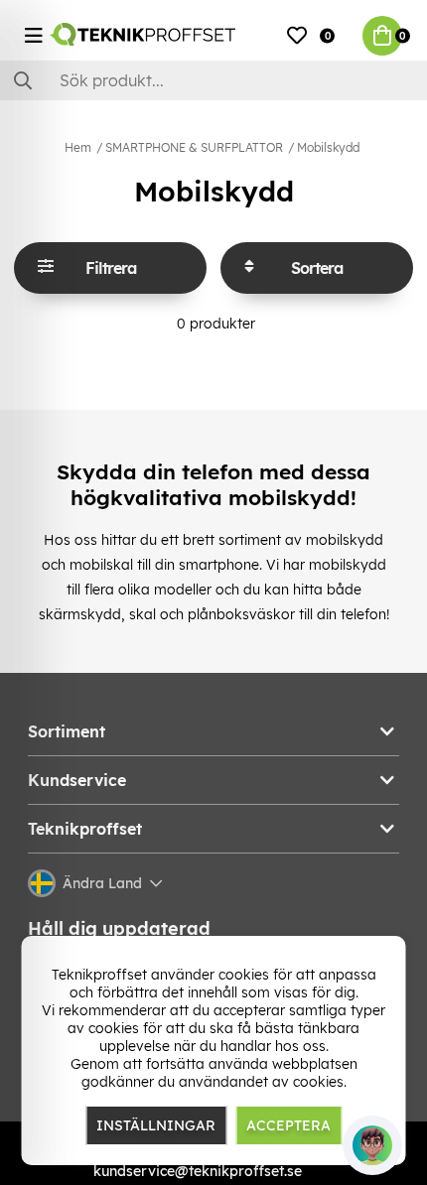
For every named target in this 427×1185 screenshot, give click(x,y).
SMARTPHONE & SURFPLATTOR (194, 147)
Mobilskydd (328, 147)
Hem (78, 147)
